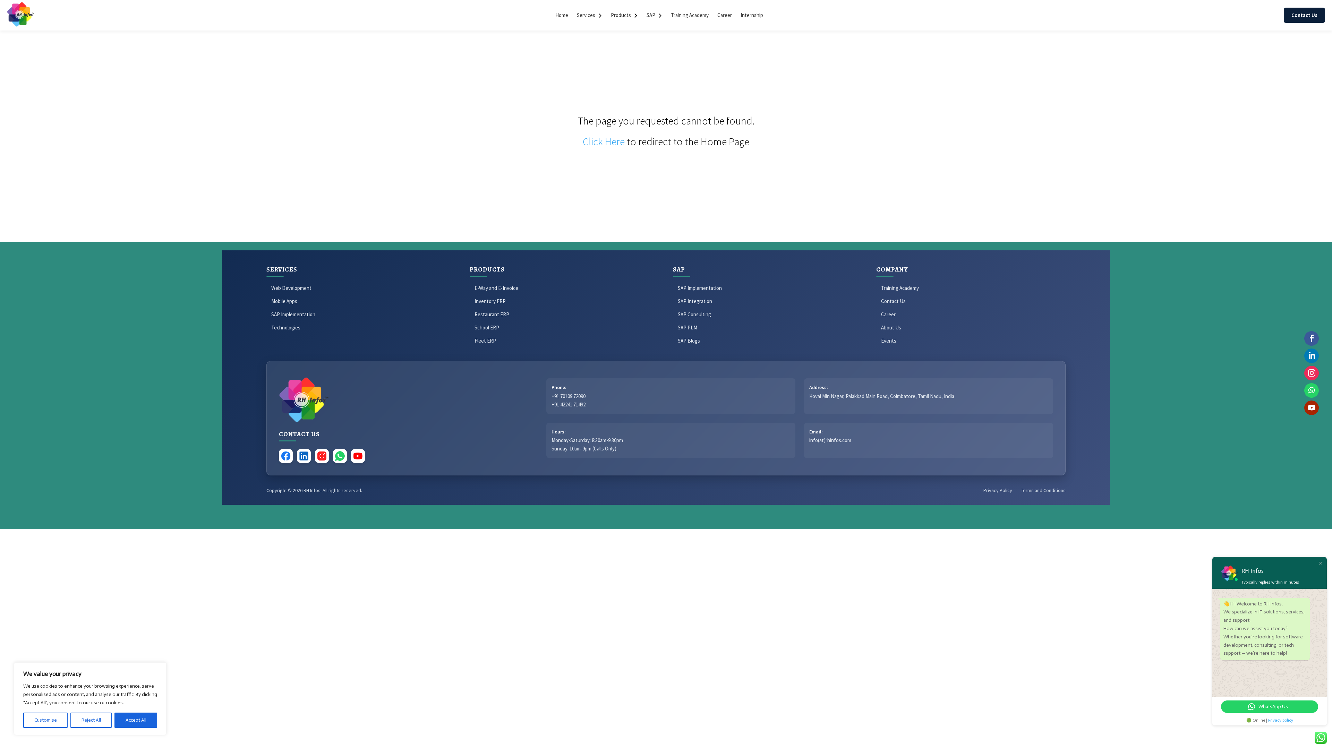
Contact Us (1304, 15)
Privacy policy (1280, 720)
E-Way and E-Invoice (496, 288)
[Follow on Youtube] (1311, 408)
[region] (90, 698)
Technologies (285, 327)
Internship (752, 15)
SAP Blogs (689, 340)
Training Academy (690, 15)
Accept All (136, 720)
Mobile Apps (284, 301)
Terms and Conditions (1043, 490)
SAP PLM (687, 327)
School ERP (487, 327)
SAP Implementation (293, 314)
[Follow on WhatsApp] (1311, 390)
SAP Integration (695, 301)
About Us (891, 327)
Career (724, 15)
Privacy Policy (997, 490)
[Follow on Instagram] (1311, 373)
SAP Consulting (694, 314)
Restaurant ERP (492, 314)
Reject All (91, 720)
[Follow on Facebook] (1311, 338)
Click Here (604, 141)
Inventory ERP (490, 301)
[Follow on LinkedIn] (1311, 355)
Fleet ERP (485, 340)
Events (888, 340)
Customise (45, 720)
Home (561, 15)
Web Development (291, 288)
